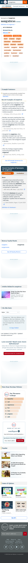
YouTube (16, 547)
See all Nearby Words (13, 252)
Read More (5, 96)
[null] (19, 431)
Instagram (22, 547)
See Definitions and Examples (13, 434)
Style (3, 312)
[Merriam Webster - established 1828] (5, 2)
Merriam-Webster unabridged (14, 353)
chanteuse (7, 173)
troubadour (20, 173)
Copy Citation (15, 328)
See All (13, 518)
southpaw (12, 431)
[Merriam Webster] (13, 425)
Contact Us (19, 541)
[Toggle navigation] (2, 2)
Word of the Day (13, 428)
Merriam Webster (5, 527)
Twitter (11, 547)
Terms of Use (18, 542)
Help (8, 539)
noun (18, 21)
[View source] (22, 114)
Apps (19, 539)
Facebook (6, 547)
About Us (13, 539)
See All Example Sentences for (14, 161)
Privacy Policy (10, 542)
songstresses (5, 247)
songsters (4, 245)
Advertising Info (9, 541)
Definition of (7, 24)
